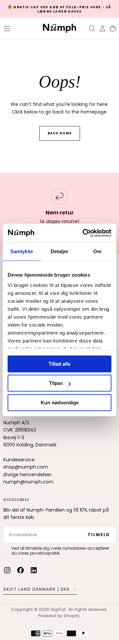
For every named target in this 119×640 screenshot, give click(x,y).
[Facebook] (20, 570)
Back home (60, 133)
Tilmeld (99, 534)
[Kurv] (113, 28)
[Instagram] (7, 570)
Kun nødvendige (60, 402)
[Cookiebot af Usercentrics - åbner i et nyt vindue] (84, 233)
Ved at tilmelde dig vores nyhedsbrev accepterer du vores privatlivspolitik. (60, 551)
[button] (7, 28)
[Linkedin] (34, 570)
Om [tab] (97, 251)
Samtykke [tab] (21, 251)
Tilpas (56, 383)
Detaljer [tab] (60, 251)
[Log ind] (102, 28)
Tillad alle (59, 364)
